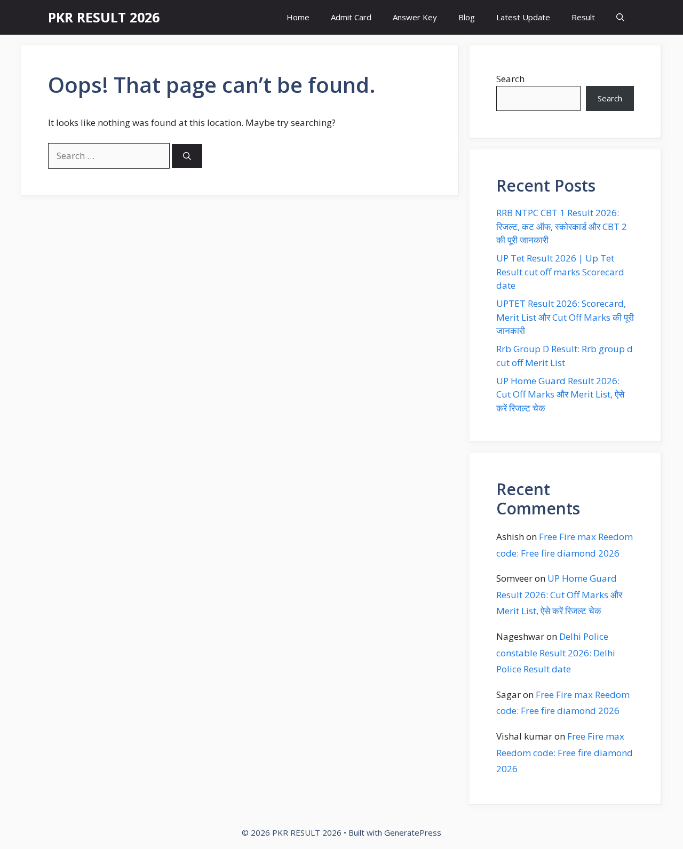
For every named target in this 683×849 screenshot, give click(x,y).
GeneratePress (412, 832)
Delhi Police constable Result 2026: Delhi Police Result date (555, 652)
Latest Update (523, 17)
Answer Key (415, 17)
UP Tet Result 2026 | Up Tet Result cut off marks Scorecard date (560, 271)
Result (583, 17)
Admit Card (351, 17)
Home (298, 17)
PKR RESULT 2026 (104, 17)
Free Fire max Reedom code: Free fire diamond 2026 (564, 752)
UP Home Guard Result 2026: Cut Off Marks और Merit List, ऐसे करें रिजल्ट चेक (560, 394)
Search (510, 79)
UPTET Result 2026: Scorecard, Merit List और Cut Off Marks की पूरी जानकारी (565, 317)
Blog (466, 17)
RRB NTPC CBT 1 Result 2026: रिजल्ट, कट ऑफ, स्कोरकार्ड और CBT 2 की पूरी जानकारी (561, 226)
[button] (620, 17)
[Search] (187, 156)
